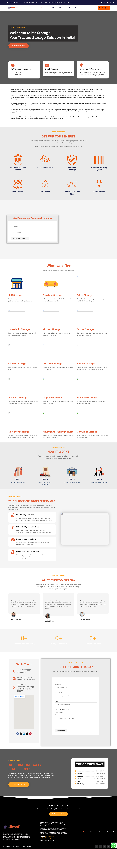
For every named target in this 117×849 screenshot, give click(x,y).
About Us (52, 8)
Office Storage (84, 295)
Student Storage (86, 363)
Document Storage (18, 431)
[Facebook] (17, 733)
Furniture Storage (52, 295)
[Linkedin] (24, 733)
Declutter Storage (52, 363)
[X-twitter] (27, 733)
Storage (62, 8)
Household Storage (19, 329)
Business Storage (17, 397)
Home (42, 8)
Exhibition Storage (87, 397)
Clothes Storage (17, 363)
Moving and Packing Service (58, 431)
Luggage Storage (52, 397)
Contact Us (72, 8)
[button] (10, 607)
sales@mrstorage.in (51, 836)
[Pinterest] (30, 733)
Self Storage (15, 295)
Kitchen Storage (51, 329)
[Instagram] (21, 733)
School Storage (85, 329)
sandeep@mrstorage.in (46, 838)
